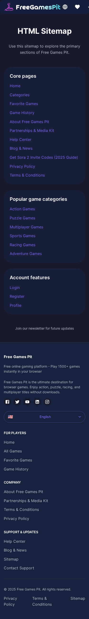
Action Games (22, 208)
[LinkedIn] (37, 401)
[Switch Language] (65, 7)
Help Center (20, 139)
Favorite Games (24, 103)
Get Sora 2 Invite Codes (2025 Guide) (44, 157)
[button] (32, 7)
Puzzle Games (22, 218)
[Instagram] (47, 401)
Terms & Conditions (27, 175)
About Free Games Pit (29, 121)
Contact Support (19, 568)
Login (15, 287)
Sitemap (11, 559)
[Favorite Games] (77, 7)
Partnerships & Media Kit (32, 130)
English (29, 416)
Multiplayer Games (26, 227)
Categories (19, 94)
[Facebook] (7, 401)
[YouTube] (27, 401)
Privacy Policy (22, 166)
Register (17, 296)
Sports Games (22, 235)
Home (15, 85)
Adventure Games (26, 253)
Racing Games (22, 244)
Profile (15, 305)
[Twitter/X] (17, 401)
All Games (13, 451)
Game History (22, 112)
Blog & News (21, 148)
